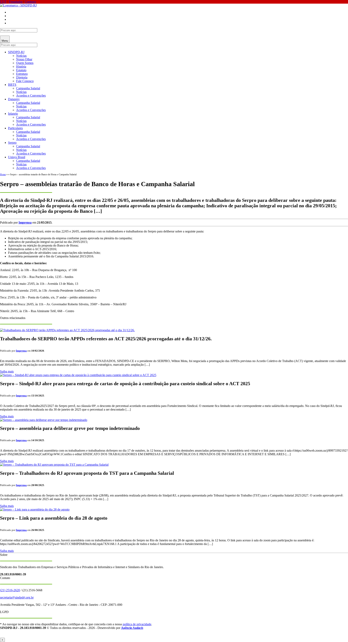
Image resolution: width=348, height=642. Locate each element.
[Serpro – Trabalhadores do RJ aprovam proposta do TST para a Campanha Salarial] (54, 464)
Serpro (12, 142)
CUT (3, 1)
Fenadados (16, 1)
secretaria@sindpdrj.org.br (17, 597)
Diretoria (21, 77)
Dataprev (14, 99)
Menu (5, 40)
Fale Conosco (25, 81)
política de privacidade (137, 624)
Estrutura (22, 73)
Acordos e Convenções (31, 95)
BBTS (12, 84)
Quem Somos (24, 63)
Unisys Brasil (16, 157)
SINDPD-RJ (16, 52)
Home (3, 174)
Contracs (30, 1)
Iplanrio (13, 113)
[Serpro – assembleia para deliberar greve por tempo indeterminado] (43, 420)
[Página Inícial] (18, 5)
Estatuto (21, 70)
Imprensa (25, 222)
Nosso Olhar (24, 59)
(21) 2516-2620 (10, 590)
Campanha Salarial (28, 88)
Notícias (21, 55)
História (21, 66)
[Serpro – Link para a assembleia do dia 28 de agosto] (34, 509)
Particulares (15, 128)
